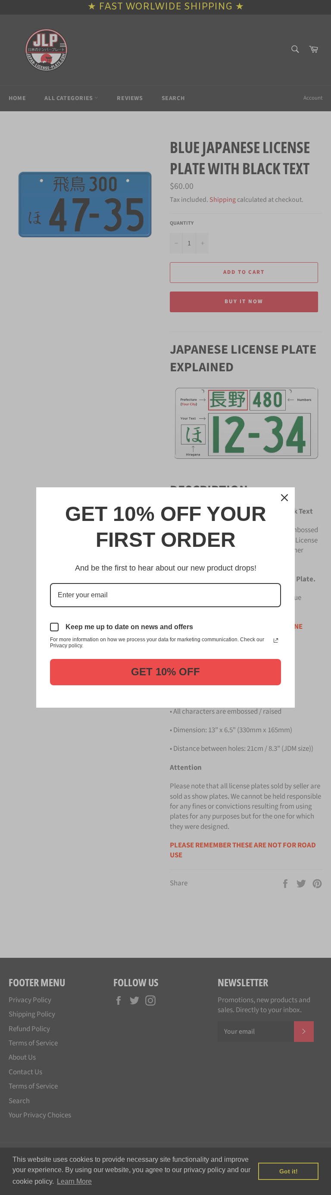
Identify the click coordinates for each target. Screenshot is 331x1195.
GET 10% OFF (165, 671)
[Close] (284, 497)
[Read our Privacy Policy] (276, 640)
